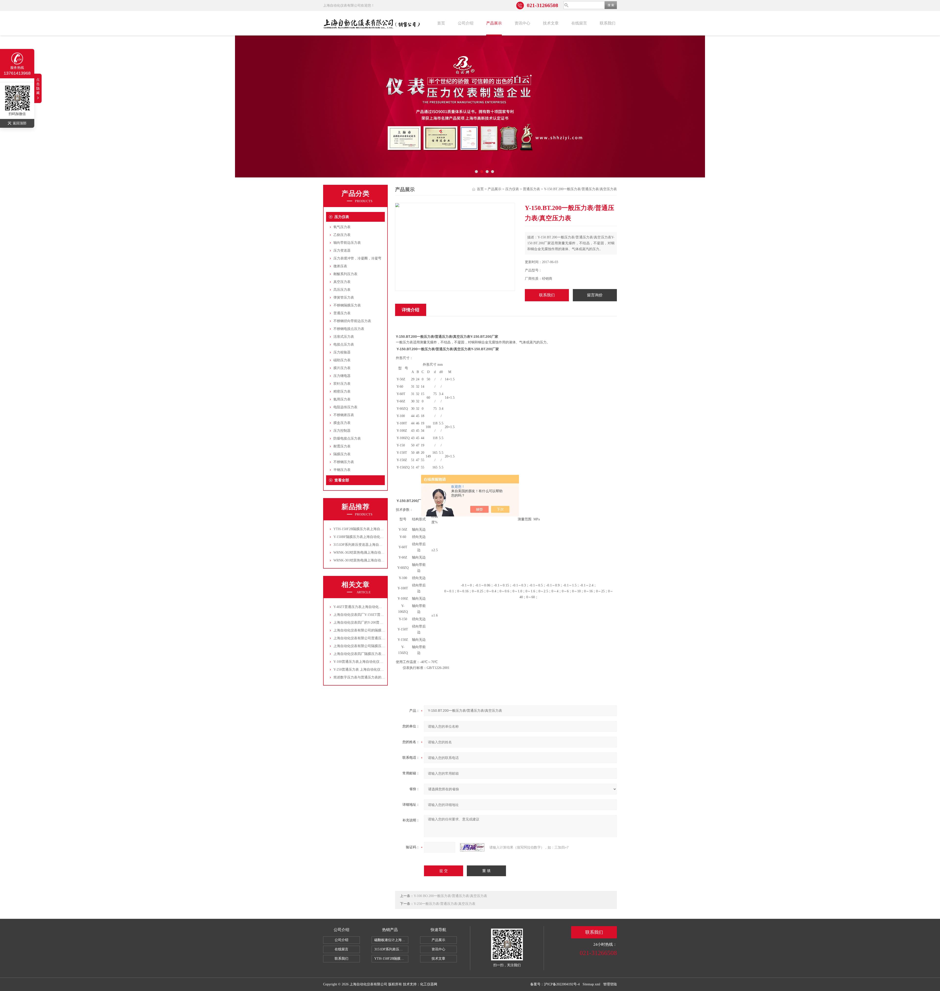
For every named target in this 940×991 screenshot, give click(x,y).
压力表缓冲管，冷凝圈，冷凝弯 (357, 258)
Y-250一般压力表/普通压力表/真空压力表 (444, 904)
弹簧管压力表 (343, 297)
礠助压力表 (342, 360)
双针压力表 (342, 383)
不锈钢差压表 (343, 415)
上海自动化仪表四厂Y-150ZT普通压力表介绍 (367, 615)
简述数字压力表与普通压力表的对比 (360, 677)
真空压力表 (342, 282)
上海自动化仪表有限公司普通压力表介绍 (364, 638)
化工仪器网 (428, 984)
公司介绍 (465, 23)
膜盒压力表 (342, 423)
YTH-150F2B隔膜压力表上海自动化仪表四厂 (367, 529)
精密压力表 (342, 391)
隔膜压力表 (342, 454)
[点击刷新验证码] (472, 847)
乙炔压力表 (342, 235)
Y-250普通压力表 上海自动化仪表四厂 (362, 669)
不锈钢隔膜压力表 (347, 305)
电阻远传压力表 (345, 407)
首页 (441, 23)
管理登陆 (610, 984)
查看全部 (341, 480)
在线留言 (579, 23)
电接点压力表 (343, 344)
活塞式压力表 (343, 336)
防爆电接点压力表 (347, 438)
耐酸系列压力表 (345, 274)
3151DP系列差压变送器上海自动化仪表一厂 (366, 545)
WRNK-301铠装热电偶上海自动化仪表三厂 (365, 560)
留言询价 (595, 295)
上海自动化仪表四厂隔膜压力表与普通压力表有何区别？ (376, 654)
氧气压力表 (342, 227)
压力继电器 (342, 376)
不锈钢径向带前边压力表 (352, 321)
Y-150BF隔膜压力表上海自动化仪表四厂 (363, 537)
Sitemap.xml (591, 984)
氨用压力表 (342, 399)
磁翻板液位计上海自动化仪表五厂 (391, 940)
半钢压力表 (342, 470)
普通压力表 (342, 313)
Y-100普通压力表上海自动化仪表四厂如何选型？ (370, 662)
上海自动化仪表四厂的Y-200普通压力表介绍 (366, 622)
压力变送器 (342, 250)
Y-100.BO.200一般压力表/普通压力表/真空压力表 (450, 896)
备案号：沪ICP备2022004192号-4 (555, 984)
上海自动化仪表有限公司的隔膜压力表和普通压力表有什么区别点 (383, 630)
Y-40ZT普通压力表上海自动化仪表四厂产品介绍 (369, 607)
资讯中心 (522, 23)
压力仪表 (341, 217)
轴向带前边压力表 (347, 243)
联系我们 (607, 23)
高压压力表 (342, 289)
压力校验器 (342, 352)
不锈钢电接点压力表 (348, 329)
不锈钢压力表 (343, 462)
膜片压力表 (342, 368)
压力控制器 (342, 430)
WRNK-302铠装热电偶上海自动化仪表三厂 (365, 552)
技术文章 (551, 23)
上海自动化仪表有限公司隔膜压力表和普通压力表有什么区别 (379, 646)
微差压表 (340, 266)
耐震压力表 (342, 446)
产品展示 (494, 23)
